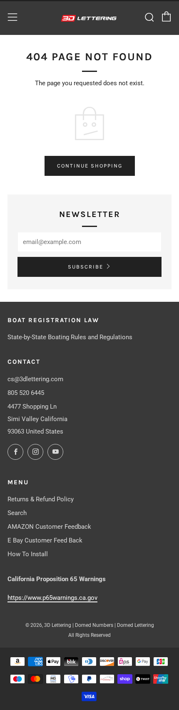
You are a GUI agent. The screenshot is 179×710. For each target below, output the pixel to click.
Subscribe (85, 267)
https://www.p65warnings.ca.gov (52, 598)
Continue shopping (89, 166)
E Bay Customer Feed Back (44, 540)
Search (17, 513)
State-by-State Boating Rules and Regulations (69, 337)
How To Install (27, 554)
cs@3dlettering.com (35, 379)
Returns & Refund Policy (40, 499)
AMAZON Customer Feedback (49, 526)
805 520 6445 (25, 393)
